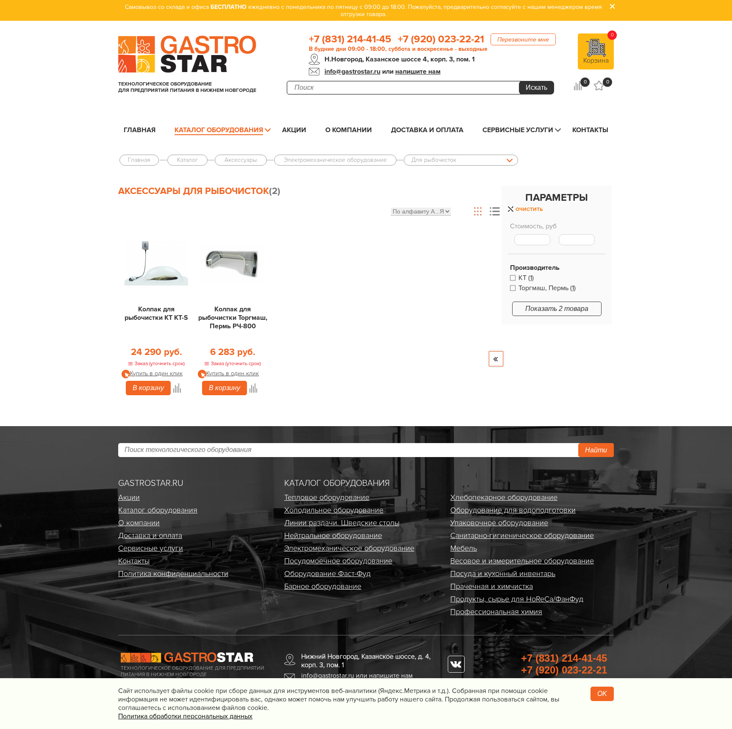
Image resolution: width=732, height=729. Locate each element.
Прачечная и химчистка (491, 586)
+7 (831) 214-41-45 (350, 39)
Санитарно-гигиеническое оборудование (522, 535)
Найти (596, 450)
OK (602, 693)
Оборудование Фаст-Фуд (327, 573)
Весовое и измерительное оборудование (522, 560)
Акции (294, 130)
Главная (139, 130)
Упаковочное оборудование (499, 522)
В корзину (148, 387)
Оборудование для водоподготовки (513, 510)
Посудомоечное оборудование (338, 560)
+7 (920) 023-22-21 (441, 39)
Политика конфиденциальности (173, 573)
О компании (348, 130)
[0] (577, 85)
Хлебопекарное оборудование (503, 497)
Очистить (529, 209)
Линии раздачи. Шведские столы (341, 522)
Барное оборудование (322, 586)
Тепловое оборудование (326, 497)
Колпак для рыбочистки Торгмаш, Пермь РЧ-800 (232, 317)
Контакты (590, 130)
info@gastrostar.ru (352, 71)
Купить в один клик (156, 373)
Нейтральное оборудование (333, 535)
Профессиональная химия (496, 611)
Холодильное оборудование (333, 510)
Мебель (463, 548)
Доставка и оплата (427, 130)
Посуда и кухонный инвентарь (502, 573)
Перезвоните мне (523, 39)
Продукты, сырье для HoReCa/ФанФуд (516, 599)
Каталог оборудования (219, 130)
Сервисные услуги (517, 130)
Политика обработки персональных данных (185, 716)
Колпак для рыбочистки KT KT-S (156, 313)
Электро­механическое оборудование (349, 548)
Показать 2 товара (556, 308)
